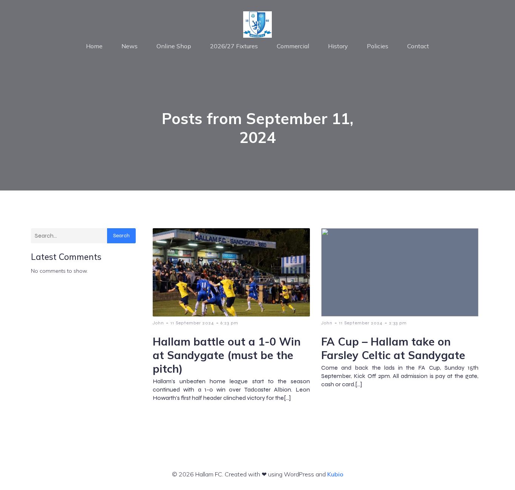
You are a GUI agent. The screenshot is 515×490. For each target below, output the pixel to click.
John (158, 323)
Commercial (293, 46)
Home (94, 46)
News (129, 46)
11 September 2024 (192, 323)
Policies (377, 46)
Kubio (335, 474)
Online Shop (173, 46)
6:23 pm (229, 323)
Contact (418, 46)
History (338, 46)
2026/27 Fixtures (234, 46)
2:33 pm (398, 323)
